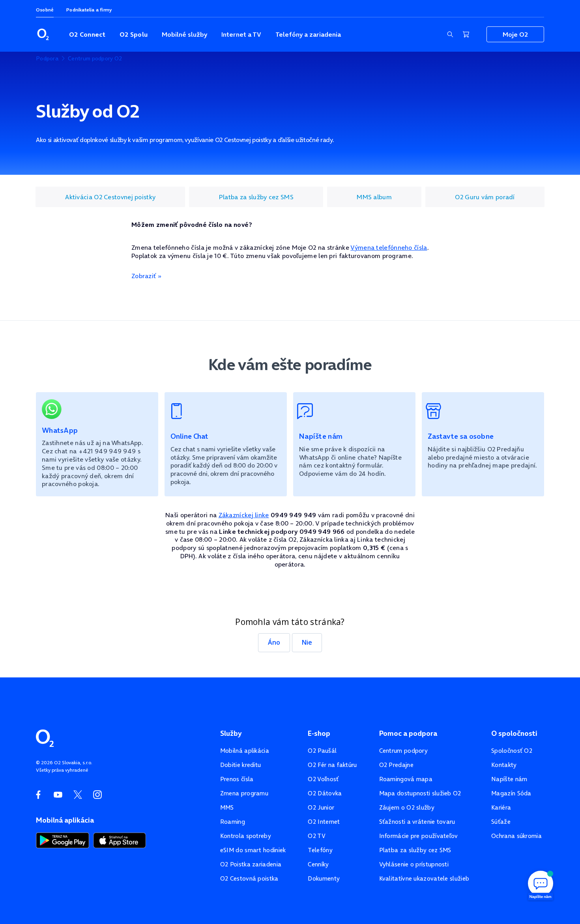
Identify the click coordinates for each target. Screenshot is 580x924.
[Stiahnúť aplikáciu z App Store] (119, 839)
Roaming (232, 821)
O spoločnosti (514, 733)
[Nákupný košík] (466, 34)
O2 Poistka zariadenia (250, 864)
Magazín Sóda (511, 793)
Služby (230, 733)
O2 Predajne (396, 765)
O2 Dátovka (325, 793)
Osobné (45, 9)
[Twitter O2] (77, 794)
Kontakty (503, 765)
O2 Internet (324, 821)
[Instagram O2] (97, 794)
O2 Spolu (134, 34)
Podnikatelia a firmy (89, 9)
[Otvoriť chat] (540, 884)
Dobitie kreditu (240, 765)
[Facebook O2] (38, 794)
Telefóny (320, 850)
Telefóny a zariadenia (308, 34)
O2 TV (317, 836)
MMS (227, 807)
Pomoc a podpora (408, 733)
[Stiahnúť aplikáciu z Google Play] (62, 839)
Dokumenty (324, 878)
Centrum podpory (403, 750)
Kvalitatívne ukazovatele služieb (424, 878)
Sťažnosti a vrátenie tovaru (417, 821)
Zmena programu (244, 793)
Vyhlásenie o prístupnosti (414, 864)
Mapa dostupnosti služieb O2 (420, 793)
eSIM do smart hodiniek (253, 850)
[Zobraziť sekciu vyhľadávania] (450, 34)
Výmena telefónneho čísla (388, 247)
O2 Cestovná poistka (249, 878)
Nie (307, 642)
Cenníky (318, 864)
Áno (274, 642)
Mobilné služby (184, 34)
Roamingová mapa (406, 779)
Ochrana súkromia (516, 836)
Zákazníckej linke (244, 515)
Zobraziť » (146, 275)
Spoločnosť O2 (511, 750)
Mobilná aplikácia (244, 750)
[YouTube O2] (58, 794)
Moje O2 (515, 34)
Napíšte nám (509, 779)
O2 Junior (321, 807)
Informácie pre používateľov (418, 836)
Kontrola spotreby (245, 836)
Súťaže (501, 821)
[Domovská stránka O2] (45, 737)
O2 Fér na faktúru (332, 765)
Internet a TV (241, 34)
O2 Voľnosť (323, 779)
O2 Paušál (322, 750)
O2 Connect (87, 34)
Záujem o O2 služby (406, 807)
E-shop (319, 733)
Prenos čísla (237, 779)
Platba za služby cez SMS (415, 850)
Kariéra (501, 807)
